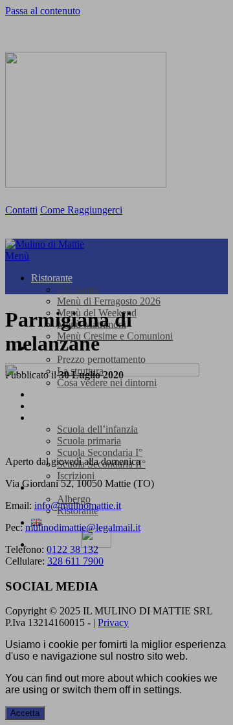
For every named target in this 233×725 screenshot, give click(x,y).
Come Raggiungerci (81, 209)
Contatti (21, 209)
